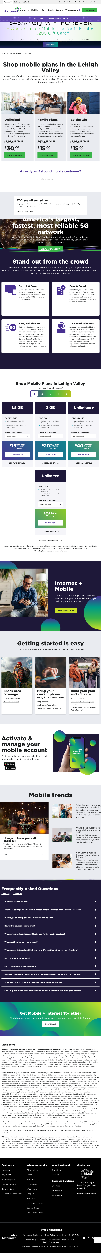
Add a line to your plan (45, 179)
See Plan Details (17, 463)
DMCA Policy (62, 1235)
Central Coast (33, 1208)
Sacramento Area (35, 1203)
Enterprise (57, 1190)
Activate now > (77, 710)
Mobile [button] (34, 10)
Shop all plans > (77, 698)
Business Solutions (63, 1181)
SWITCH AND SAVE (25, 212)
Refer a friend (7, 1189)
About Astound (61, 1165)
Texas (29, 1175)
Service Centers (91, 2)
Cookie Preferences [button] (51, 1242)
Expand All (5, 893)
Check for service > (11, 702)
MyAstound (79, 2)
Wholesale (57, 1195)
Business (17, 2)
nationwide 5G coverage (32, 270)
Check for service (35, 1213)
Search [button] (79, 10)
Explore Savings (66, 610)
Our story (56, 1170)
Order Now (17, 454)
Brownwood (32, 1184)
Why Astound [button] (71, 10)
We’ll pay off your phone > (48, 705)
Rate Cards (69, 1239)
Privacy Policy (49, 1235)
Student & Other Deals (12, 1194)
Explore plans (47, 155)
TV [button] (43, 10)
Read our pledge (86, 1194)
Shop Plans (89, 10)
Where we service (37, 1165)
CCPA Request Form (55, 1239)
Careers (55, 1175)
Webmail (70, 2)
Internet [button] (23, 10)
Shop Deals (50, 45)
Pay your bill (7, 1175)
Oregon (30, 1194)
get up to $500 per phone (33, 297)
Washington (32, 1189)
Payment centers (9, 1184)
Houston (31, 1179)
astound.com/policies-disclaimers (71, 1077)
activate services (17, 756)
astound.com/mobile (77, 1102)
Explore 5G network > (12, 698)
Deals (51, 10)
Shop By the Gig (81, 155)
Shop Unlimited (14, 155)
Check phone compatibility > (49, 708)
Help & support (8, 1179)
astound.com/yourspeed (81, 1075)
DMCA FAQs (74, 1235)
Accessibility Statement (35, 1239)
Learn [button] (58, 10)
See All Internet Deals (50, 541)
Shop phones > (43, 702)
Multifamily (25, 2)
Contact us (83, 1165)
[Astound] (13, 10)
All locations (32, 1170)
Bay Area (31, 1198)
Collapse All (17, 893)
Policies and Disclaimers (32, 1235)
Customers (7, 1165)
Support (62, 2)
